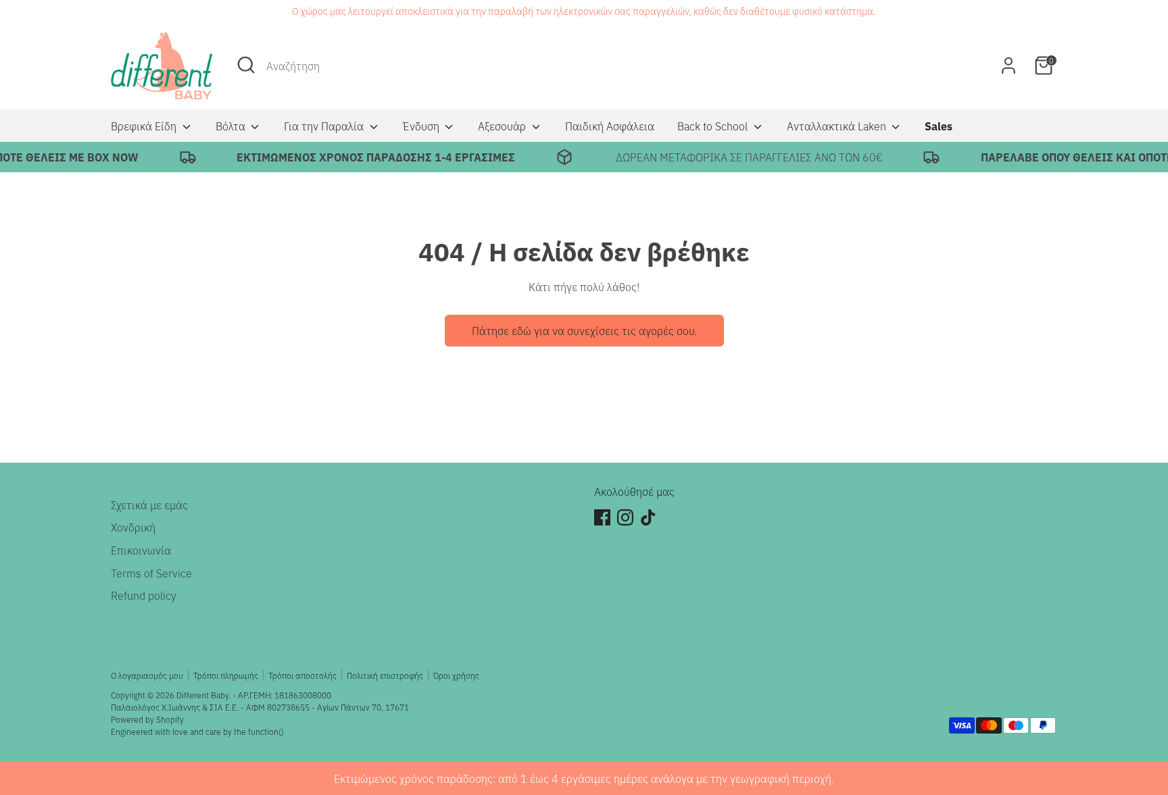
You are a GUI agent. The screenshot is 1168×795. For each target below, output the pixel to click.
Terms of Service (151, 572)
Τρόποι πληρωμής (225, 675)
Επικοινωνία (141, 549)
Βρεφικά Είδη (145, 125)
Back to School (713, 125)
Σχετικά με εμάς (149, 504)
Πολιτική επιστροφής (385, 675)
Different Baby (202, 694)
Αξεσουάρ (503, 125)
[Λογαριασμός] (1008, 65)
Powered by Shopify (147, 719)
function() (266, 731)
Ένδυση (422, 125)
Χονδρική (133, 526)
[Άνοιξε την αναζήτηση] (246, 64)
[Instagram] (625, 517)
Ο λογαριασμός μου (147, 675)
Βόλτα (232, 125)
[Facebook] (602, 517)
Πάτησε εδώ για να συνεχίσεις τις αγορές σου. (584, 330)
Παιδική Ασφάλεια (609, 125)
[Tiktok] (648, 517)
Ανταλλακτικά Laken (838, 125)
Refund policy (143, 595)
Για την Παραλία (325, 125)
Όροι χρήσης (456, 675)
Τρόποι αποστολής (302, 675)
